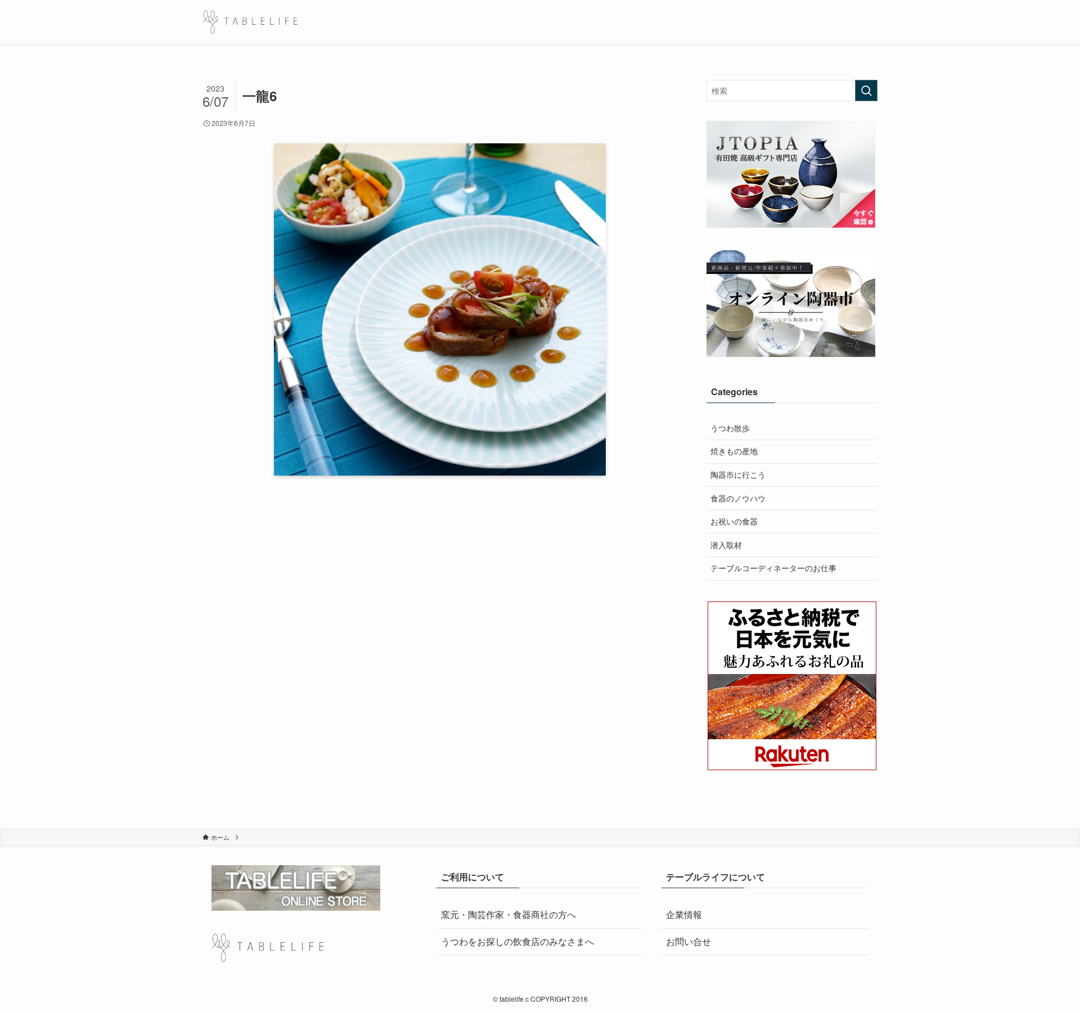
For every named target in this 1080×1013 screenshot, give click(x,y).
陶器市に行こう (738, 474)
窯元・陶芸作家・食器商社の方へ (508, 914)
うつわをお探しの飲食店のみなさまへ (517, 941)
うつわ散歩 (730, 427)
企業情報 (684, 914)
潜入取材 (726, 544)
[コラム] (250, 22)
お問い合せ (688, 941)
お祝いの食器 (734, 521)
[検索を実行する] (866, 90)
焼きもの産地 (734, 450)
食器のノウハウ (738, 498)
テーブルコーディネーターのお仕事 (773, 567)
